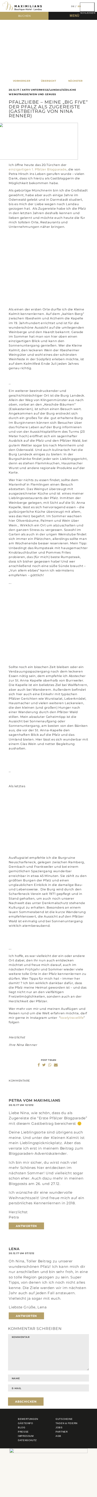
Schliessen (87, 11)
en (79, 6)
